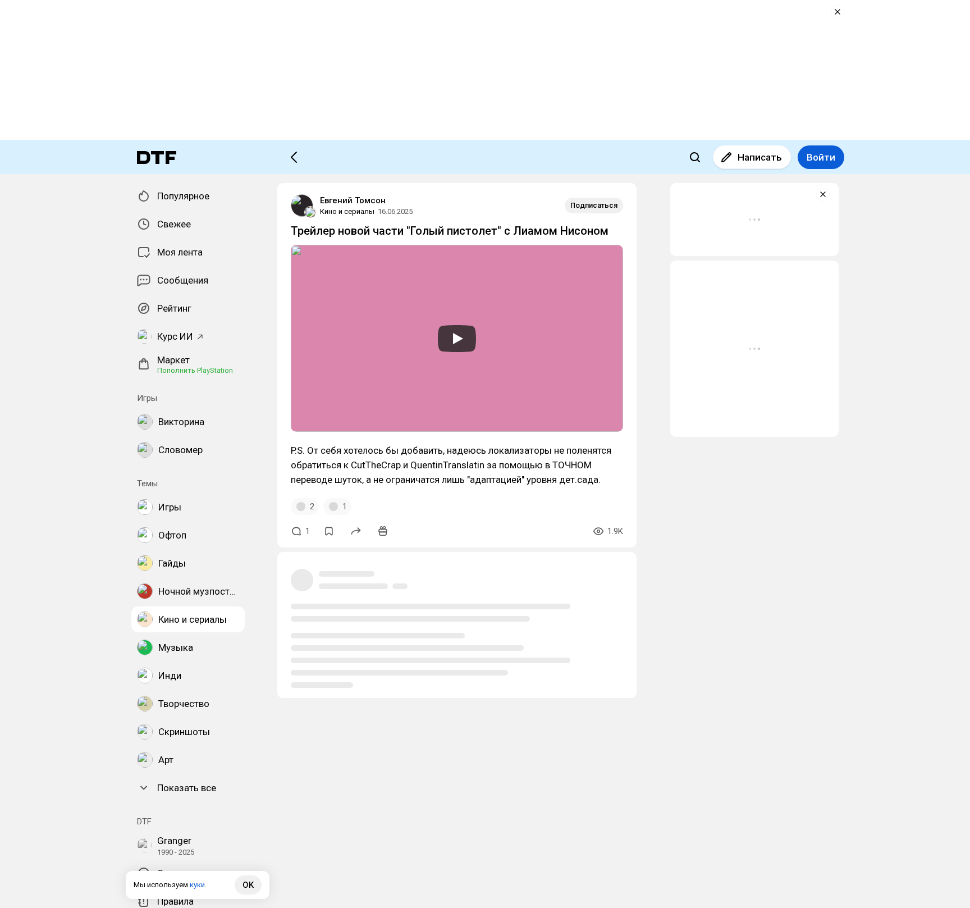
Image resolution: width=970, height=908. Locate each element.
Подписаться (593, 205)
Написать (760, 157)
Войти (821, 157)
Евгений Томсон (353, 200)
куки (197, 884)
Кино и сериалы (347, 211)
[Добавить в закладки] (329, 531)
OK (248, 885)
